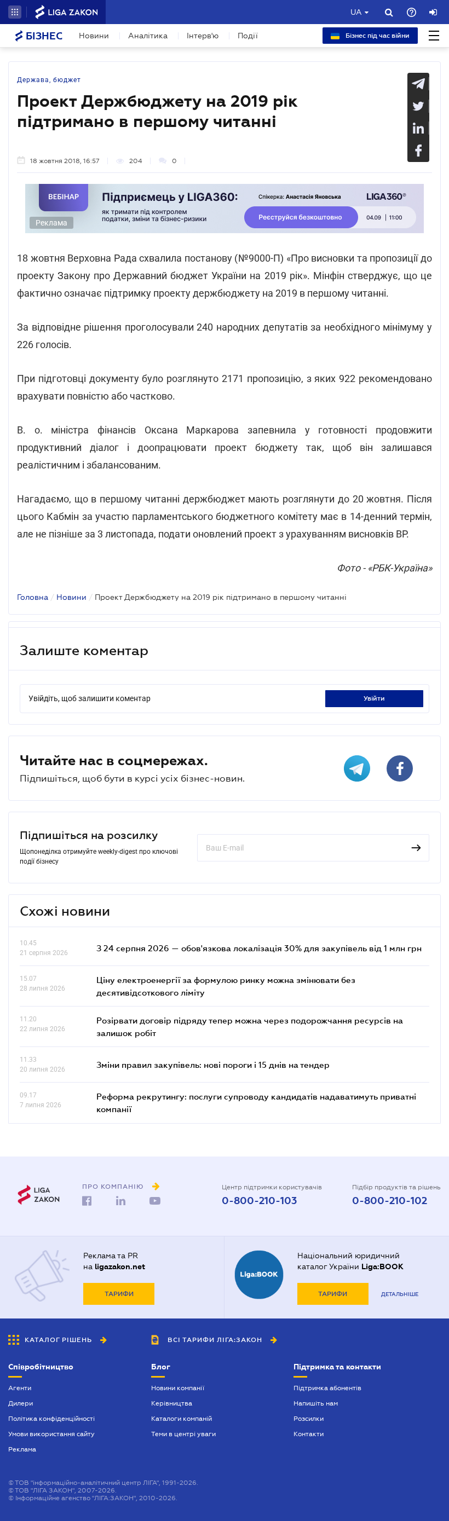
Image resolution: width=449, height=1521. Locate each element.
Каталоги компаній (181, 1418)
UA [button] (356, 12)
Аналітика (148, 35)
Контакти (308, 1434)
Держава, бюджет (49, 80)
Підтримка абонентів (327, 1388)
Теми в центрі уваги (183, 1434)
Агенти (19, 1388)
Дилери (20, 1403)
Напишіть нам (315, 1403)
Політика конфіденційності (51, 1418)
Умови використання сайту (51, 1434)
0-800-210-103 (259, 1201)
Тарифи (119, 1294)
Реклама (22, 1449)
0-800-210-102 (389, 1201)
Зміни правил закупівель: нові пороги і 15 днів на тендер (213, 1064)
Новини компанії (177, 1388)
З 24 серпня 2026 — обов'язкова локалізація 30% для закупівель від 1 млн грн (259, 948)
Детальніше (399, 1294)
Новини (94, 35)
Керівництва (171, 1403)
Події (248, 35)
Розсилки (308, 1418)
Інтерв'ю (202, 35)
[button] (14, 12)
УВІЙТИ (374, 698)
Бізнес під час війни (377, 35)
